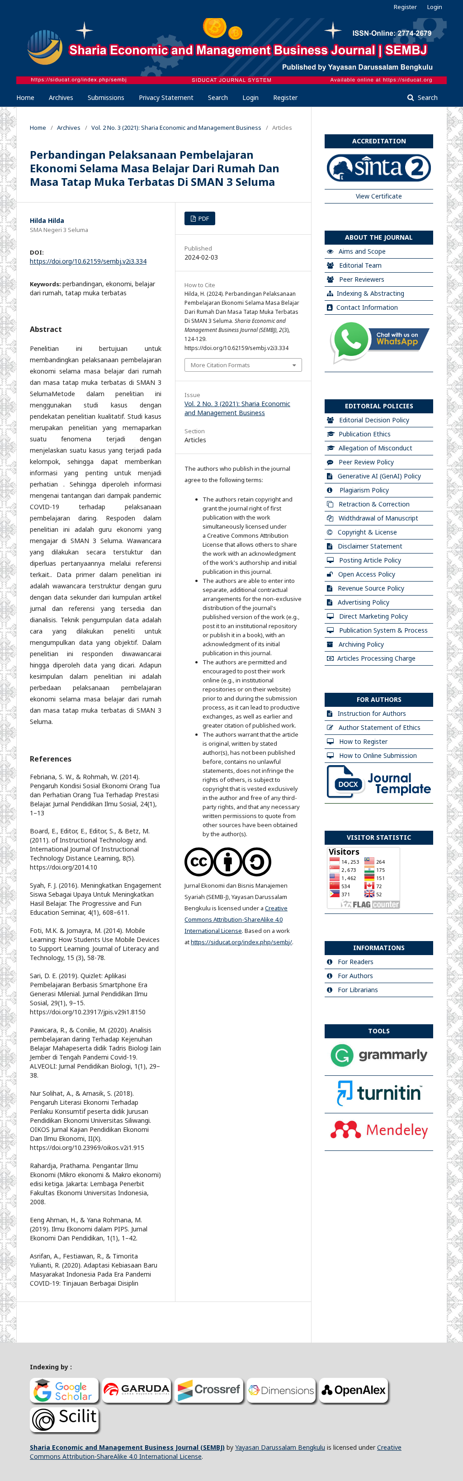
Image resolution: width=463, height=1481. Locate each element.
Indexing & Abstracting (370, 293)
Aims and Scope (362, 251)
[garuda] (138, 1402)
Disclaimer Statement (370, 546)
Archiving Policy (361, 644)
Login (250, 97)
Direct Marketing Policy (373, 616)
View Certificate (379, 196)
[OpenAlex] (355, 1402)
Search (218, 97)
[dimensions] (283, 1402)
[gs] (66, 1402)
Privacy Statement (166, 97)
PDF (203, 218)
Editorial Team (360, 265)
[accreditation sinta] (379, 182)
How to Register (363, 741)
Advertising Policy (363, 602)
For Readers (355, 961)
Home (25, 97)
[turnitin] (379, 1106)
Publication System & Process (383, 630)
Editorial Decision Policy (374, 420)
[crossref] (211, 1402)
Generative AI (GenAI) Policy (379, 476)
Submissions (106, 97)
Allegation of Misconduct (375, 448)
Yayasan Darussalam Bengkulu (280, 1447)
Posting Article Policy (370, 560)
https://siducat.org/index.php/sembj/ (241, 942)
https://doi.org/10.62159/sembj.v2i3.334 (88, 261)
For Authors (355, 975)
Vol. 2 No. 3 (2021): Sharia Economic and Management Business (176, 127)
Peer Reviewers (361, 279)
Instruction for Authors (372, 713)
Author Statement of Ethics (379, 727)
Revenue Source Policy (371, 588)
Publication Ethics (365, 434)
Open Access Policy (366, 574)
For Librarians (358, 989)
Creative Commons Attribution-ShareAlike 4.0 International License (236, 919)
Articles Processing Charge (376, 658)
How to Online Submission (378, 755)
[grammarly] (379, 1068)
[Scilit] (66, 1432)
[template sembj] (379, 796)
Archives (61, 97)
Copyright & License (367, 532)
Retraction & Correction (374, 504)
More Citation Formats (220, 365)
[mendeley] (379, 1143)
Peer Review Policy (366, 462)
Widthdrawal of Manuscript (378, 518)
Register (285, 97)
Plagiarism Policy (364, 490)
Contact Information (367, 307)
